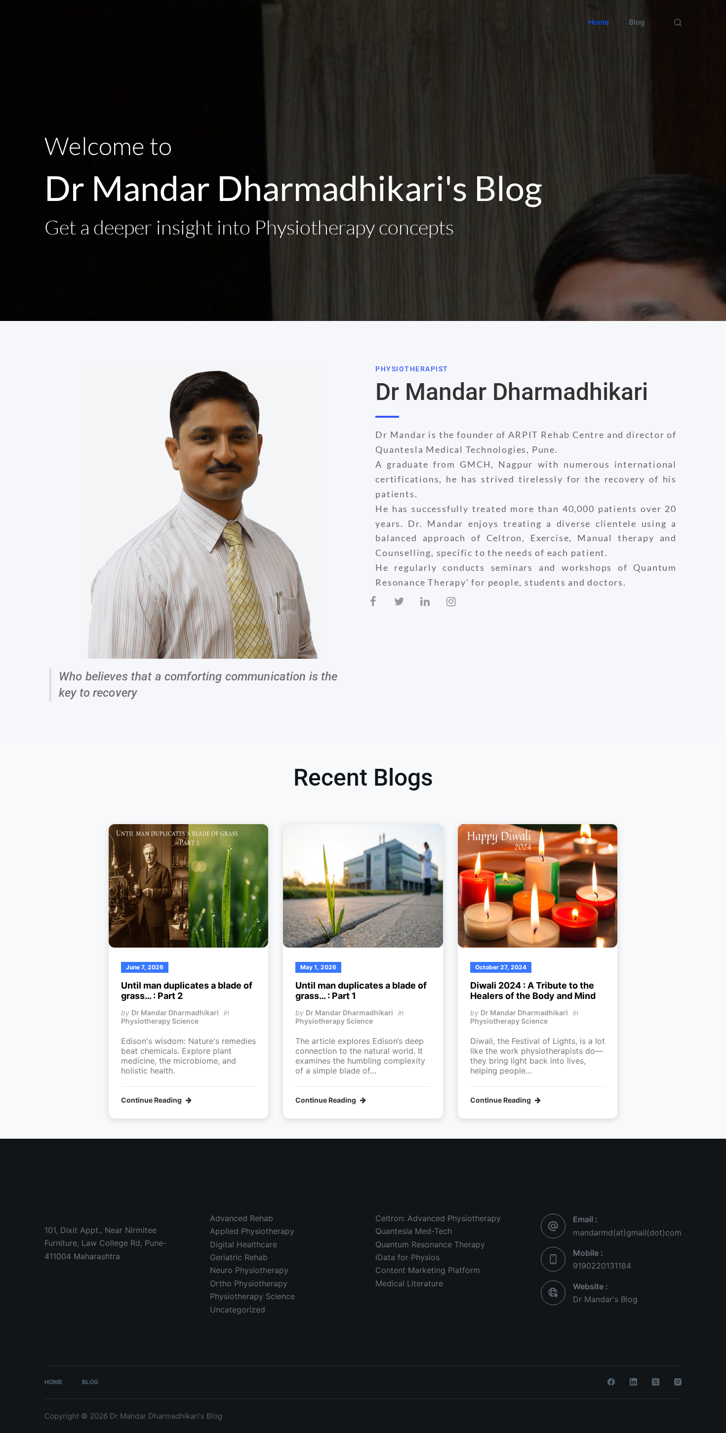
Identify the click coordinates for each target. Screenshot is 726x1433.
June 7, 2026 (144, 967)
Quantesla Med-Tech (413, 1231)
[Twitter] (407, 609)
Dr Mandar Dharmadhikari (175, 1012)
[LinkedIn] (633, 1382)
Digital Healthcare (243, 1244)
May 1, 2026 (318, 967)
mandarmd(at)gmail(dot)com (627, 1232)
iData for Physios (407, 1257)
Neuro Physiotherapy (249, 1270)
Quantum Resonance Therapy (430, 1244)
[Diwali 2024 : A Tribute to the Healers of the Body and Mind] (537, 886)
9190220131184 (602, 1266)
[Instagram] (459, 609)
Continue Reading (152, 1100)
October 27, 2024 (500, 967)
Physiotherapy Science (160, 1021)
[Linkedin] (433, 609)
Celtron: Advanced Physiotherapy (438, 1218)
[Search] (678, 22)
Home (598, 22)
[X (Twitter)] (655, 1382)
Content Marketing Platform (427, 1270)
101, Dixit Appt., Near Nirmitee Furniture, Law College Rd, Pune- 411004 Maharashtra (105, 1243)
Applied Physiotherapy (252, 1231)
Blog (637, 22)
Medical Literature (409, 1283)
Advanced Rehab (241, 1218)
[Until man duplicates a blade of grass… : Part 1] (363, 886)
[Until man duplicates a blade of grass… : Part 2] (188, 886)
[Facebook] (380, 609)
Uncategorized (237, 1309)
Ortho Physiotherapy (248, 1283)
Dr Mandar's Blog (104, 29)
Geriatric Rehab (239, 1257)
